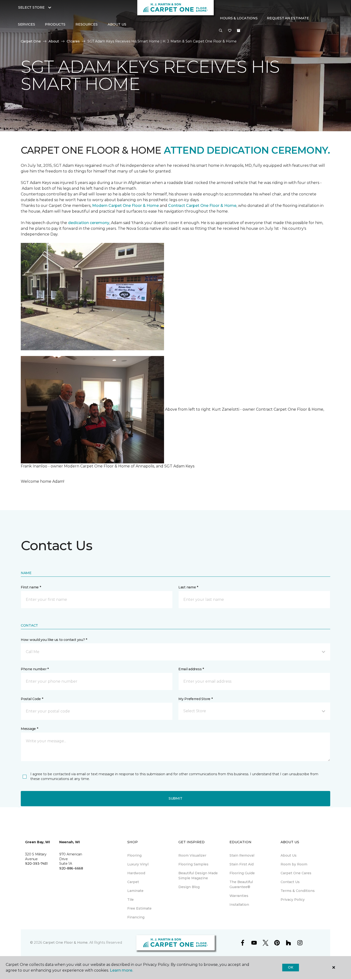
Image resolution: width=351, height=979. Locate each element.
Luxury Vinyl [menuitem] (138, 864)
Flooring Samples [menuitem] (193, 864)
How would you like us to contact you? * (54, 639)
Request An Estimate (288, 18)
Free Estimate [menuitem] (139, 908)
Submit (175, 798)
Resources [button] (86, 24)
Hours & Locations (238, 18)
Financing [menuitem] (135, 917)
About (53, 41)
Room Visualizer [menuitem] (192, 855)
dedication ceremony (88, 222)
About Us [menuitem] (289, 855)
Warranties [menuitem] (238, 896)
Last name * (188, 587)
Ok (290, 967)
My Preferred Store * (195, 699)
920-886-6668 (71, 868)
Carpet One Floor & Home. (65, 942)
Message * (29, 728)
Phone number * (35, 669)
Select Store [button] (31, 7)
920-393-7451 (36, 863)
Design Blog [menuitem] (189, 887)
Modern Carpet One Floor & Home (125, 205)
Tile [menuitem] (130, 899)
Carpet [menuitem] (133, 882)
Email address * (191, 669)
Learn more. (121, 970)
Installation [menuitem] (239, 904)
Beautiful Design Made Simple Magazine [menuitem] (198, 875)
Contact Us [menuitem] (290, 882)
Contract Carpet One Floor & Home (202, 205)
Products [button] (55, 24)
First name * (31, 587)
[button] (220, 31)
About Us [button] (117, 24)
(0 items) (238, 30)
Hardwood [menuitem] (136, 873)
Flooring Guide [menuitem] (242, 873)
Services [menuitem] (26, 24)
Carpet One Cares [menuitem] (296, 873)
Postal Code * (32, 699)
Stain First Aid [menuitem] (241, 864)
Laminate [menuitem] (135, 891)
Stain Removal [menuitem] (241, 855)
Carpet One (31, 41)
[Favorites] (229, 31)
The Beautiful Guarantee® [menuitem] (241, 884)
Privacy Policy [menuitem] (293, 899)
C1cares (73, 41)
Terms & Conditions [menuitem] (298, 891)
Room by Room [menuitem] (294, 864)
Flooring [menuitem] (134, 855)
